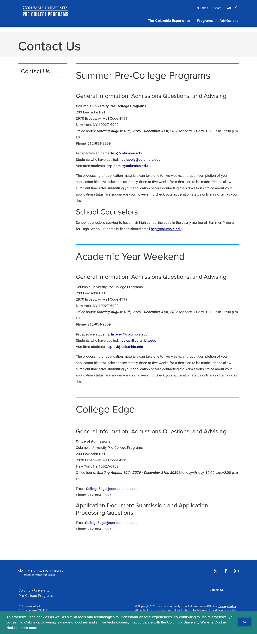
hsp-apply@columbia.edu (140, 159)
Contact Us (217, 590)
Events (217, 8)
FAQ (228, 8)
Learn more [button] (28, 628)
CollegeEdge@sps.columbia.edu (112, 489)
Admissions (229, 20)
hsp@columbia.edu (126, 153)
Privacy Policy (227, 606)
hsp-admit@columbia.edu (127, 166)
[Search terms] (236, 4)
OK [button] (244, 622)
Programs (205, 20)
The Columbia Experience (169, 20)
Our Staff (202, 8)
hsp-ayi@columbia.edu (129, 334)
